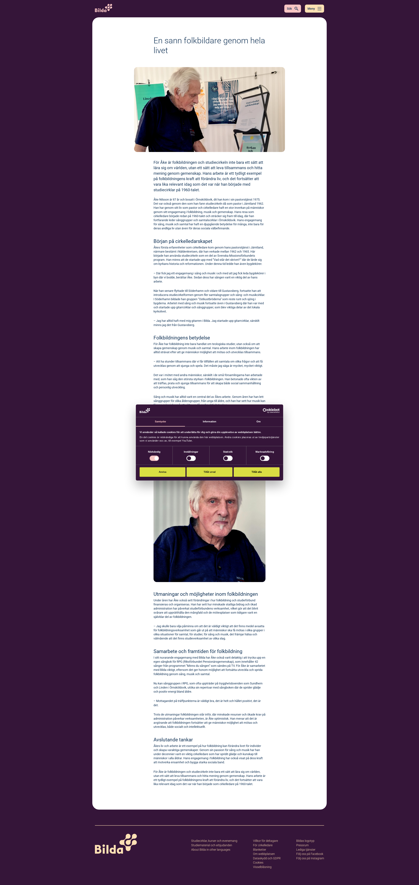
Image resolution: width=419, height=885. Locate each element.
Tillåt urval (210, 471)
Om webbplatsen (264, 854)
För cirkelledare (263, 845)
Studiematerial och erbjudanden (211, 845)
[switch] (191, 458)
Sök (289, 8)
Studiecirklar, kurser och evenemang (214, 840)
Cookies (258, 862)
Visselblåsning (262, 867)
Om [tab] (258, 421)
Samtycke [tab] (160, 421)
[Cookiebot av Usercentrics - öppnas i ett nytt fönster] (265, 410)
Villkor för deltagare (265, 840)
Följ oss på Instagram (310, 858)
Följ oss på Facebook (309, 854)
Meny (311, 8)
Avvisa (162, 471)
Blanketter (259, 849)
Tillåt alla (257, 471)
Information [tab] (209, 421)
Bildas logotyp (305, 840)
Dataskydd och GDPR (267, 858)
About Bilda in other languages (210, 849)
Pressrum (302, 845)
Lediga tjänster (305, 849)
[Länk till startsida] (116, 844)
